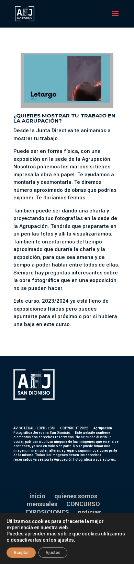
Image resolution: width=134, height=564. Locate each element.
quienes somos (75, 496)
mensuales (42, 504)
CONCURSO (83, 504)
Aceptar (21, 552)
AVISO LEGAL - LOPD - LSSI (34, 428)
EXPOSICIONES (47, 512)
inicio (37, 496)
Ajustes (52, 552)
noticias (89, 512)
